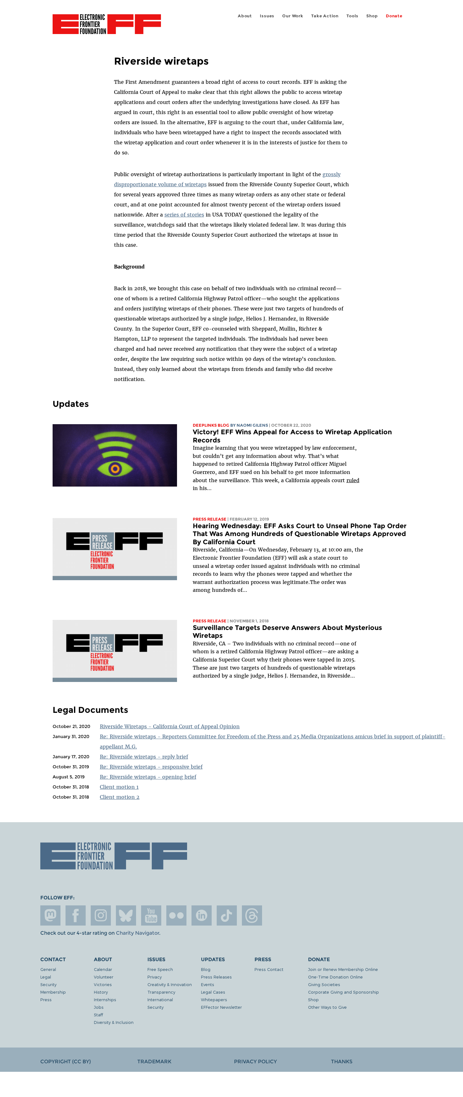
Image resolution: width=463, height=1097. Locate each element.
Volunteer (103, 976)
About (245, 16)
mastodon (50, 915)
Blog (205, 969)
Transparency (161, 992)
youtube (151, 915)
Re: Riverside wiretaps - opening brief (148, 777)
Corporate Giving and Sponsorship (343, 992)
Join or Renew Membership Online (343, 969)
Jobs (99, 1007)
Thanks (341, 1062)
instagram (101, 915)
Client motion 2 (120, 797)
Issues (267, 16)
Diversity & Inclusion (114, 1022)
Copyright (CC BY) (65, 1062)
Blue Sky (126, 915)
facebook (76, 915)
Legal (45, 976)
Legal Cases (213, 992)
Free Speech (160, 969)
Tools (352, 16)
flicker (176, 915)
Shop (372, 16)
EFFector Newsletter (221, 1007)
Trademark (154, 1062)
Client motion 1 (119, 787)
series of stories (184, 214)
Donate (394, 16)
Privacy (154, 976)
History (101, 992)
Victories (103, 984)
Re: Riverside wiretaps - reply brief (144, 756)
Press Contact (268, 969)
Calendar (103, 969)
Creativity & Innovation (169, 984)
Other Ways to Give (327, 1007)
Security (48, 984)
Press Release (209, 519)
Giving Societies (324, 984)
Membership (53, 992)
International (160, 999)
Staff (98, 1014)
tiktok (227, 915)
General (48, 969)
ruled (352, 480)
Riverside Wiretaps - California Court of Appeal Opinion (170, 726)
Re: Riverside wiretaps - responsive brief (151, 767)
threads (252, 915)
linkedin (201, 915)
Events (207, 984)
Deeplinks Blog (211, 425)
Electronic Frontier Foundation (107, 27)
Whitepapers (214, 999)
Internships (105, 999)
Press (46, 999)
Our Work (292, 16)
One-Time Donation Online (335, 976)
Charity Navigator (137, 933)
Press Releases (216, 976)
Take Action (325, 16)
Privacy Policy (255, 1062)
